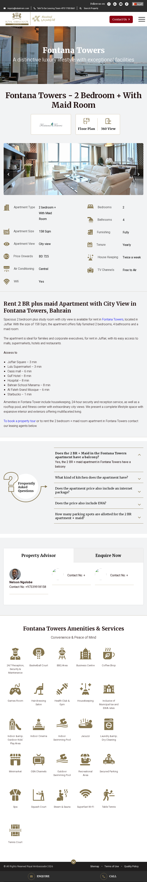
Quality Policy (131, 866)
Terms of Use (112, 866)
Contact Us (119, 19)
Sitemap (94, 866)
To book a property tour (20, 421)
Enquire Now (108, 555)
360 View (108, 129)
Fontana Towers (112, 319)
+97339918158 (35, 587)
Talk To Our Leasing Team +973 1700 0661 (56, 8)
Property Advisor (38, 555)
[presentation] (8, 174)
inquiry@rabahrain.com (18, 8)
